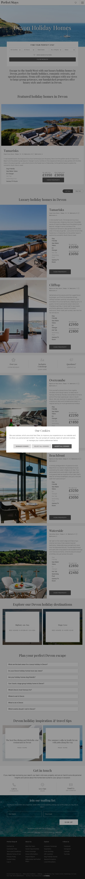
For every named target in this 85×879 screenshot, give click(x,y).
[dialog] (42, 439)
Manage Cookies (22, 446)
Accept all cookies (62, 446)
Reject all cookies (41, 446)
